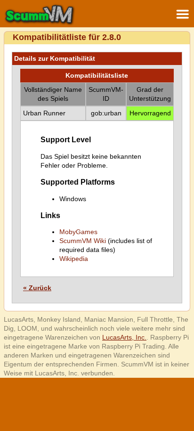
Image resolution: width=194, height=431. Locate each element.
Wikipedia (73, 258)
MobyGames (78, 232)
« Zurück (37, 288)
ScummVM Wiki (82, 240)
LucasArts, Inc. (124, 337)
